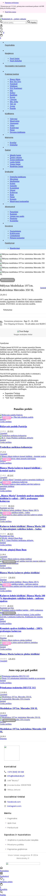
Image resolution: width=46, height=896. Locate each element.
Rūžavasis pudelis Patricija (13, 426)
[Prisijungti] (1, 26)
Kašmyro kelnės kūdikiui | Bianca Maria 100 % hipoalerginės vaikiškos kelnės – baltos (22, 527)
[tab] (23, 343)
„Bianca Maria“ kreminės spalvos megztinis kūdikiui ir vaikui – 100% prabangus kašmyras (22, 498)
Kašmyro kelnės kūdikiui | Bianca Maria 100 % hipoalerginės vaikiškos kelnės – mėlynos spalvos (22, 598)
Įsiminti (43, 288)
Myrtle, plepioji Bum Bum (13, 549)
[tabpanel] (23, 372)
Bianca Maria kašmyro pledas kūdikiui (19, 572)
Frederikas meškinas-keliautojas (16, 447)
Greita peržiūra (6, 422)
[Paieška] (23, 28)
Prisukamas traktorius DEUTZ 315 (18, 687)
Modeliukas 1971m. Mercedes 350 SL (19, 708)
